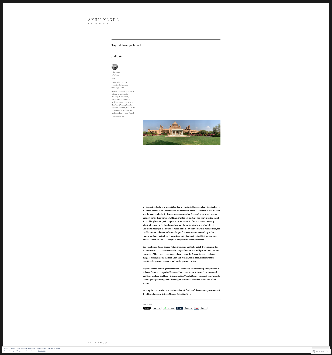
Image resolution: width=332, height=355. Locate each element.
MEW (126, 97)
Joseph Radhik (122, 94)
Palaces (122, 102)
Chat (113, 78)
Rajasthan (129, 105)
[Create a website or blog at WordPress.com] (106, 343)
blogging (114, 91)
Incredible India (123, 91)
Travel (122, 88)
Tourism (122, 107)
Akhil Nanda (116, 72)
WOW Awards (129, 113)
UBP (127, 107)
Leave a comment (118, 117)
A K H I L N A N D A (103, 19)
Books (114, 82)
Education (115, 85)
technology (115, 88)
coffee (119, 82)
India (132, 91)
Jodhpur (117, 56)
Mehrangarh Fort (117, 97)
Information (123, 85)
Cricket (124, 82)
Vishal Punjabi (127, 110)
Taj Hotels (115, 107)
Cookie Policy (42, 351)
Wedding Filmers (117, 113)
